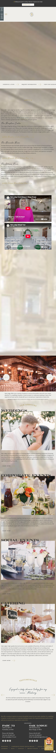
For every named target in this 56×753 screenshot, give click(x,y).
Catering (4, 744)
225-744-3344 (2, 17)
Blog (13, 744)
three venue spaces (23, 118)
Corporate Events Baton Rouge (22, 742)
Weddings (4, 742)
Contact (21, 744)
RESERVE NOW (26, 4)
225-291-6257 (2, 9)
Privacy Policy (32, 744)
